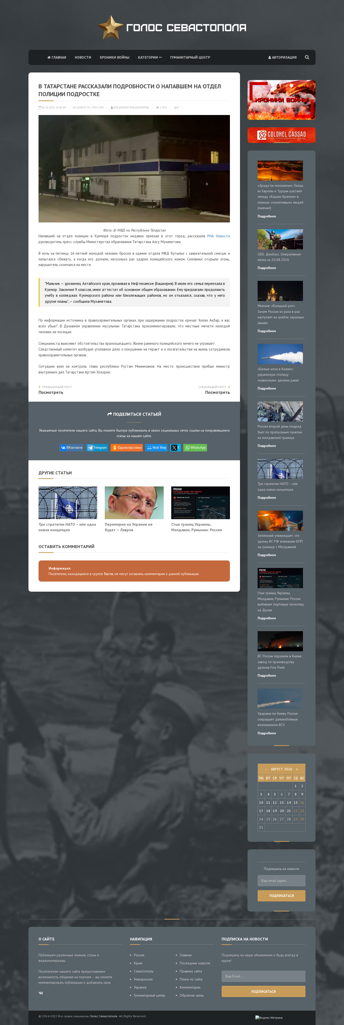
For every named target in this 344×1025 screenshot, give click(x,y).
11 (268, 802)
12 (275, 802)
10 (261, 802)
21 (289, 811)
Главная (58, 57)
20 (282, 811)
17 (261, 811)
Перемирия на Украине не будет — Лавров (129, 527)
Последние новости (195, 963)
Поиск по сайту (191, 979)
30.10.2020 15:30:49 (53, 107)
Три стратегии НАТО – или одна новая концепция (67, 527)
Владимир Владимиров (131, 107)
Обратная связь (192, 995)
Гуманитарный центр (190, 57)
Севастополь (143, 971)
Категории (148, 57)
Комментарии (190, 987)
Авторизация (284, 57)
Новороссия (143, 979)
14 (289, 802)
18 (268, 811)
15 (296, 802)
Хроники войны (114, 57)
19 (275, 811)
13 (282, 802)
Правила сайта (191, 971)
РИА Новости (218, 236)
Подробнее (267, 216)
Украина (140, 987)
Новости (83, 57)
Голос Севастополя (103, 1016)
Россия (98, 107)
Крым (138, 963)
